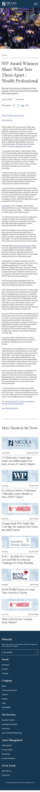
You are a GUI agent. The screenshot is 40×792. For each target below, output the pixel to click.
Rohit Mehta (6, 206)
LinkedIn (5, 669)
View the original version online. (13, 116)
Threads (5, 673)
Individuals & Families (9, 724)
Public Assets (6, 745)
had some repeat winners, (22, 246)
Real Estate (6, 754)
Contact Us (6, 775)
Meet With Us (6, 771)
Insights (4, 699)
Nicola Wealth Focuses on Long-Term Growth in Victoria (18, 591)
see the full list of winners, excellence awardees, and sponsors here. (18, 402)
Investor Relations (8, 758)
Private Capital (7, 750)
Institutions (6, 729)
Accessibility (6, 707)
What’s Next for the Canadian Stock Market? (17, 621)
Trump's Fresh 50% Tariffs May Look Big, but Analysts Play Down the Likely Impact (20, 526)
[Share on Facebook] (14, 105)
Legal (4, 703)
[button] (35, 3)
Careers (5, 695)
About (4, 686)
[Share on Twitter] (18, 105)
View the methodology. (10, 408)
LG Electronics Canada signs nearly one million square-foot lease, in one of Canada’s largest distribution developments (18, 461)
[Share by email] (27, 105)
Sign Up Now (7, 652)
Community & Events (9, 690)
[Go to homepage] (9, 3)
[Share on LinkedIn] (22, 105)
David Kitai (8, 120)
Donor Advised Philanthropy (12, 733)
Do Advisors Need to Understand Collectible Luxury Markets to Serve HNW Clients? (19, 493)
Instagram (5, 665)
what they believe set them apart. (20, 146)
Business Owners (8, 720)
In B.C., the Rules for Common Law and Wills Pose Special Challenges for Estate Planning (18, 559)
